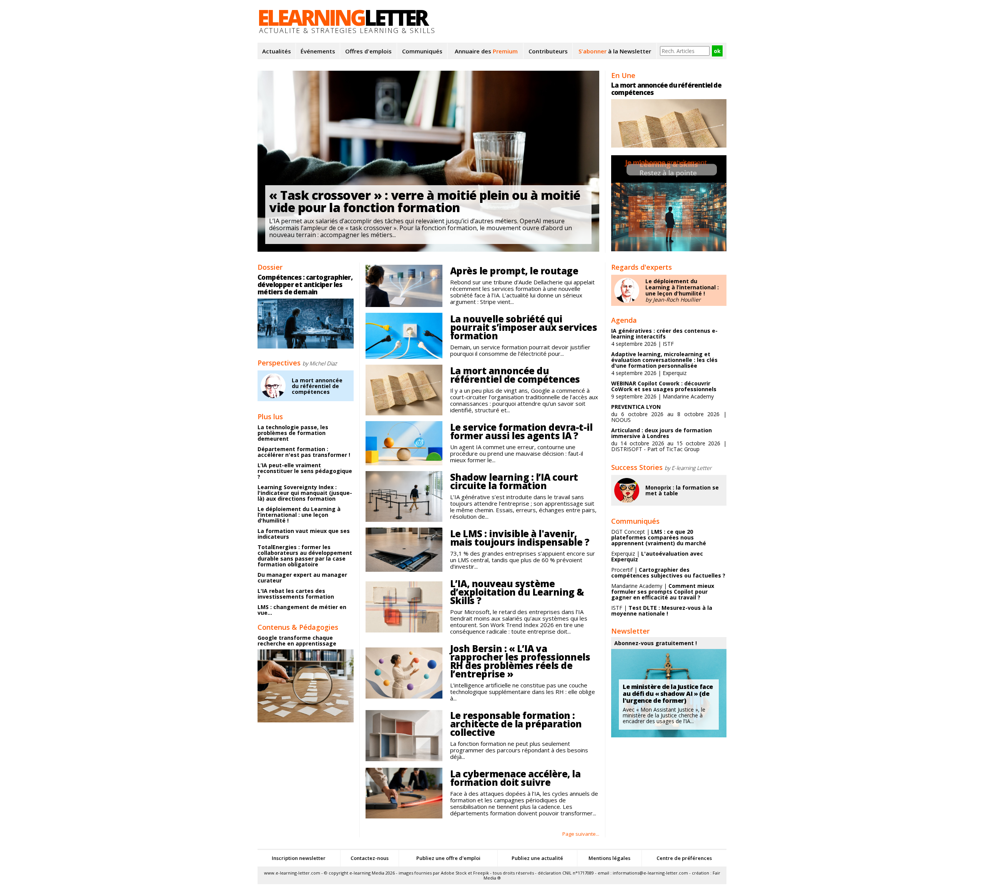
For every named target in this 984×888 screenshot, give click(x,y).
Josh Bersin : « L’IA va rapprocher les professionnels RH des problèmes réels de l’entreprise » (520, 661)
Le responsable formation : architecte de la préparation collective (516, 724)
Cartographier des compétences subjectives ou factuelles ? (668, 572)
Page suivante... (580, 833)
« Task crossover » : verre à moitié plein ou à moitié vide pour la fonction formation (424, 201)
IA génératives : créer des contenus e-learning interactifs (664, 333)
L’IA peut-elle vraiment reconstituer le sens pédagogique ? (305, 470)
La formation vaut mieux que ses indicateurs (304, 533)
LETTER (342, 17)
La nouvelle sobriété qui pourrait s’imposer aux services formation (523, 327)
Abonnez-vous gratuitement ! (655, 643)
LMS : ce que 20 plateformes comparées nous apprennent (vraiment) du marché (658, 537)
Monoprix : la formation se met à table (682, 490)
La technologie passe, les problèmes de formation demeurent (293, 432)
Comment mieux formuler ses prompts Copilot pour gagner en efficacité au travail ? (662, 591)
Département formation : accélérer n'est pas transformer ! (304, 451)
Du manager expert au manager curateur (302, 577)
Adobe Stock (454, 873)
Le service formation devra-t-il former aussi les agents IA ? (521, 431)
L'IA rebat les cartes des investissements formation (296, 593)
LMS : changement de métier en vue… (302, 609)
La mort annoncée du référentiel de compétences (317, 386)
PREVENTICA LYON (636, 406)
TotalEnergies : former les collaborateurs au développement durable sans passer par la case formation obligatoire (305, 555)
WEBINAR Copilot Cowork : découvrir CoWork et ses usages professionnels (663, 386)
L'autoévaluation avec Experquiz (657, 556)
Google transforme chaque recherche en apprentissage (297, 640)
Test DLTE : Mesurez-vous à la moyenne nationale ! (661, 610)
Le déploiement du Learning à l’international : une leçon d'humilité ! (299, 514)
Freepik (481, 873)
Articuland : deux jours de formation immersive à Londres (661, 433)
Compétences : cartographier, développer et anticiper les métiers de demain (305, 284)
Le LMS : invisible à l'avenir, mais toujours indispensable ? (520, 537)
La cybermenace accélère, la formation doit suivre (515, 777)
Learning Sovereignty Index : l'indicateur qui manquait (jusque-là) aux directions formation (305, 492)
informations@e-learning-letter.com (650, 873)
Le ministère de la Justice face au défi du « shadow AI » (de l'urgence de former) (668, 693)
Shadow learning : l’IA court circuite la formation (514, 481)
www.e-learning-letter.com (292, 873)
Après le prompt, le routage (514, 270)
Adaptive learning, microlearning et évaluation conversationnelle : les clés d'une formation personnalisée (664, 359)
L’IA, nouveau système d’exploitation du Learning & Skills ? (517, 592)
